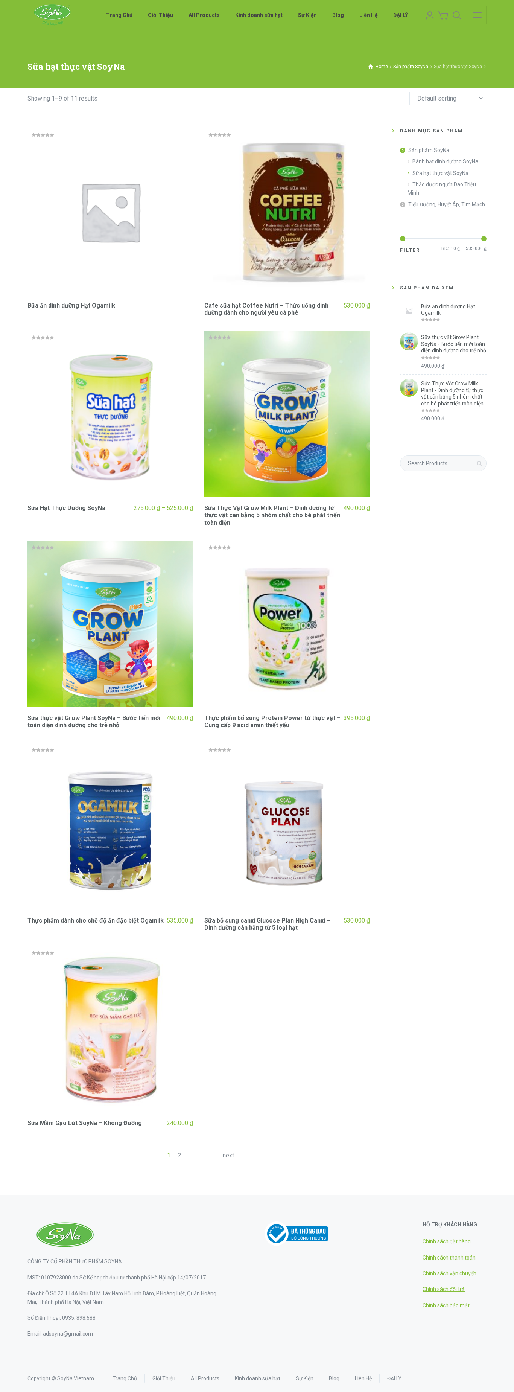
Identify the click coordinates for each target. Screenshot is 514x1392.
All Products (205, 1378)
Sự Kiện (304, 1378)
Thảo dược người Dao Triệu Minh (442, 188)
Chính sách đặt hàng (447, 1241)
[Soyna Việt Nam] (51, 15)
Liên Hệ (363, 1378)
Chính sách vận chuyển (449, 1273)
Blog (334, 1378)
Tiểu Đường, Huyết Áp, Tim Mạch (446, 204)
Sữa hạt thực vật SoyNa (440, 173)
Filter (410, 250)
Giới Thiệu (163, 1378)
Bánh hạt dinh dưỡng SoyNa (445, 161)
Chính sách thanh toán (449, 1258)
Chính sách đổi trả (444, 1289)
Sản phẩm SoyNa (410, 66)
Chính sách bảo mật (446, 1305)
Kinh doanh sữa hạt (257, 1378)
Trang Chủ (125, 1378)
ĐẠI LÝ (394, 1378)
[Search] (456, 15)
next (228, 1155)
